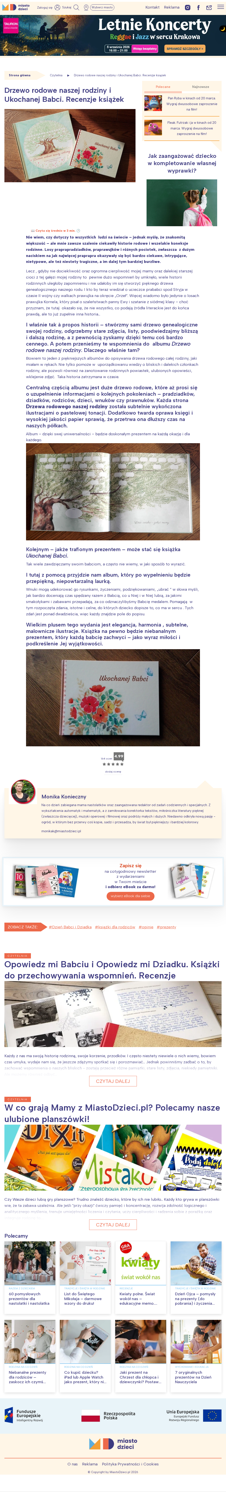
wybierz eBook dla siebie (130, 896)
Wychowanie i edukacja (192, 1366)
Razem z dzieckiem (22, 1288)
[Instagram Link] (188, 7)
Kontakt (152, 7)
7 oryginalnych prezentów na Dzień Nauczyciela (193, 1377)
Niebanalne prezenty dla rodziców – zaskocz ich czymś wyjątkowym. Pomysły (29, 1379)
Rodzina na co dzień (23, 1366)
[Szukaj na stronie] (71, 7)
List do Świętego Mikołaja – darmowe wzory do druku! (83, 1299)
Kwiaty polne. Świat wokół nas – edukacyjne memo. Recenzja (137, 1301)
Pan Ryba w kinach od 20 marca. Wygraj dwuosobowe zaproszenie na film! (191, 103)
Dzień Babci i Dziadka (72, 927)
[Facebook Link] (198, 7)
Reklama (171, 7)
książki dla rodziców (116, 927)
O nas (73, 1464)
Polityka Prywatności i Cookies (130, 1464)
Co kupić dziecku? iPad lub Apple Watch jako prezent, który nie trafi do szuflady (85, 1379)
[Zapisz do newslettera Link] (209, 7)
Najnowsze (200, 87)
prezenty (168, 927)
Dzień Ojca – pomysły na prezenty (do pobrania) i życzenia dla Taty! (195, 1301)
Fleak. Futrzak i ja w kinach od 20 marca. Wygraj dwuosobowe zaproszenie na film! (192, 128)
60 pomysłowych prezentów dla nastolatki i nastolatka (29, 1299)
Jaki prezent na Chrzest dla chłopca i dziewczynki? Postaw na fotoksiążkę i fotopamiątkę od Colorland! (139, 1384)
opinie (147, 927)
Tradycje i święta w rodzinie (84, 1288)
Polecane (163, 87)
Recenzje (126, 1288)
